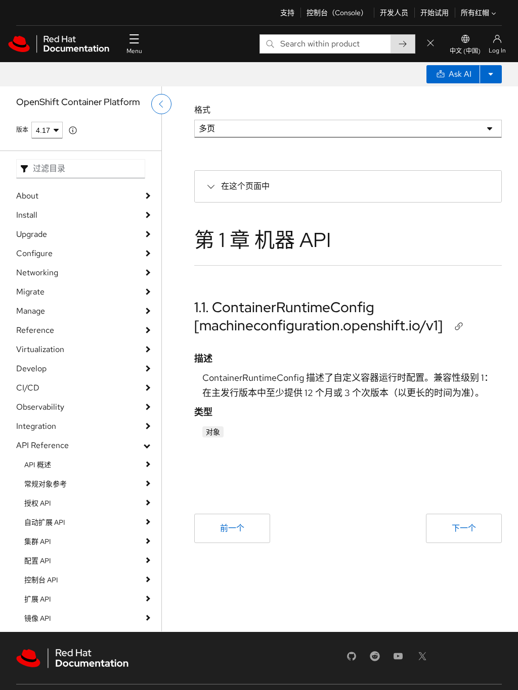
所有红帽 (475, 12)
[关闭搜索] (430, 43)
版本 (22, 130)
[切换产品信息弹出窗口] (73, 130)
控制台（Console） (337, 12)
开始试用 (434, 12)
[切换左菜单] (161, 104)
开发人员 (394, 12)
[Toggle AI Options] (491, 74)
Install (26, 215)
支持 (287, 12)
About (27, 195)
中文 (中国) (465, 51)
